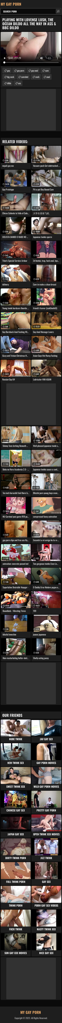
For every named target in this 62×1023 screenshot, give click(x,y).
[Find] (58, 11)
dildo (9, 83)
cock (37, 77)
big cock (10, 77)
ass (19, 83)
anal (48, 77)
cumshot (24, 77)
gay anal (34, 70)
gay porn (20, 70)
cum (47, 70)
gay (8, 70)
